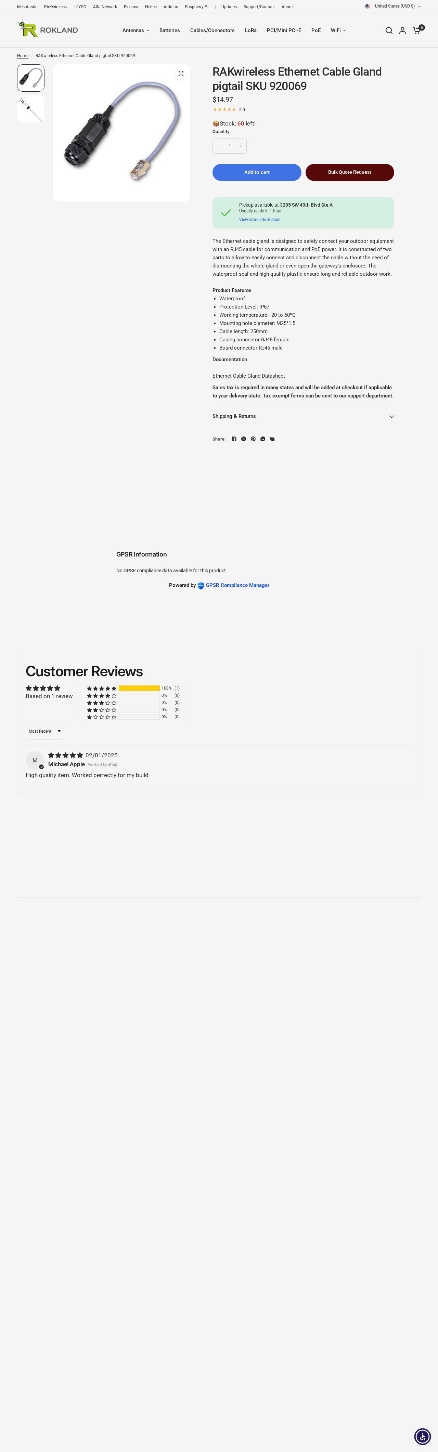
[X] (244, 439)
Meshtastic (27, 6)
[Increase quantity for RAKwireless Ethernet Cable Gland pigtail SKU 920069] (240, 146)
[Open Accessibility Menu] (422, 1436)
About (287, 6)
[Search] (389, 30)
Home (22, 55)
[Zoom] (181, 73)
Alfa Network (105, 6)
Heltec (151, 6)
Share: (219, 439)
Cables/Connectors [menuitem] (212, 30)
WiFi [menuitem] (336, 30)
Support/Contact (259, 6)
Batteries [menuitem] (169, 30)
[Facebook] (234, 439)
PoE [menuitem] (316, 30)
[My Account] (402, 30)
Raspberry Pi (196, 6)
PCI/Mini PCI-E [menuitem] (284, 30)
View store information (260, 220)
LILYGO (80, 6)
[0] (415, 30)
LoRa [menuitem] (251, 30)
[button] (101, 688)
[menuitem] (29, 7)
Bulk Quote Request (349, 172)
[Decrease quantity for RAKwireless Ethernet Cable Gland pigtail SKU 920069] (218, 146)
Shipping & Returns (234, 416)
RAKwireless (55, 6)
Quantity (220, 131)
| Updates (226, 6)
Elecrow (131, 6)
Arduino (171, 6)
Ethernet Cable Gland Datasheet (248, 376)
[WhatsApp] (263, 439)
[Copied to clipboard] (272, 439)
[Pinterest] (253, 439)
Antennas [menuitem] (133, 30)
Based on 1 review (49, 696)
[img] (66, 755)
